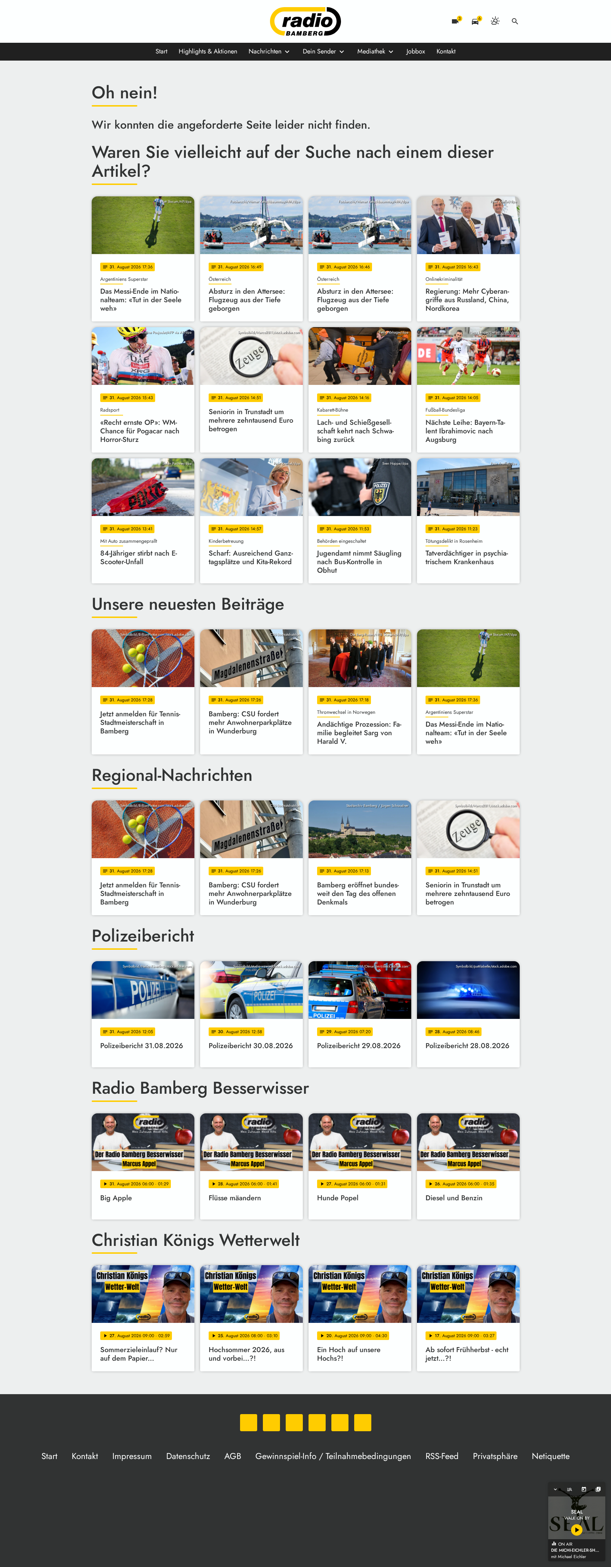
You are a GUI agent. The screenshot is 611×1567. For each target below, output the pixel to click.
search (515, 21)
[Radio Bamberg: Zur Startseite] (305, 21)
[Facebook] (113, 21)
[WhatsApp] (99, 21)
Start (161, 51)
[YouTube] (141, 21)
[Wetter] (495, 21)
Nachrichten (265, 51)
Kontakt (446, 51)
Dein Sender (319, 51)
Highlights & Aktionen (208, 51)
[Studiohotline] (170, 21)
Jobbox (416, 51)
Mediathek (371, 51)
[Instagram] (127, 21)
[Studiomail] (156, 21)
